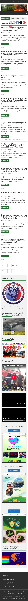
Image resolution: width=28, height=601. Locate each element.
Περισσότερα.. (5, 44)
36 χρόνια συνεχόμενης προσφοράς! (13, 123)
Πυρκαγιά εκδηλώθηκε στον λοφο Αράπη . (12, 193)
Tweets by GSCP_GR (8, 583)
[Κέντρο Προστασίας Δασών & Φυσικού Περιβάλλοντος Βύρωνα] (14, 10)
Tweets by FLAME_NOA (8, 586)
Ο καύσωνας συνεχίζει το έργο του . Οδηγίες (13, 76)
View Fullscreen (14, 430)
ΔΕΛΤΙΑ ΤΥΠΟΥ (5, 139)
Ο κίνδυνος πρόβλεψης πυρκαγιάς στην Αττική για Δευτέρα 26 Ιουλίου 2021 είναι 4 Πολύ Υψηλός (13, 240)
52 (24, 265)
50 (16, 265)
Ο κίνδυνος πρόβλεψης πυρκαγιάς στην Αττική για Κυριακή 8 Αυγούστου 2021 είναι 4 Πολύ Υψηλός (14, 28)
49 (13, 265)
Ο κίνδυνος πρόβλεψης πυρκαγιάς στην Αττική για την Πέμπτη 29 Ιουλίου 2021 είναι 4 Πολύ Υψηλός (12, 145)
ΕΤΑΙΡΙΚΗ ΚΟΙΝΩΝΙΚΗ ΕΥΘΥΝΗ (15, 139)
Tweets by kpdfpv (7, 575)
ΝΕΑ (3, 47)
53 (2, 271)
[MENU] (26, 13)
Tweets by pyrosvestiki (8, 579)
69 (9, 271)
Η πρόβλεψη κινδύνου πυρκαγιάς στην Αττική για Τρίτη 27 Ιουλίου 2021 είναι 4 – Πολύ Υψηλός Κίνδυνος (14, 53)
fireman (11, 32)
